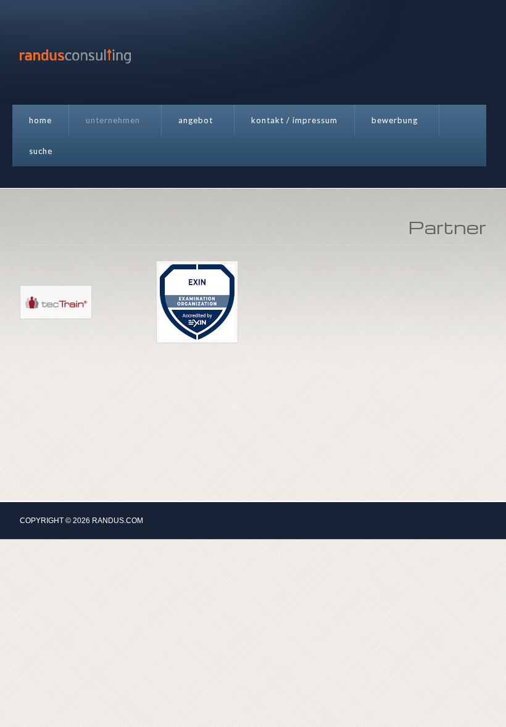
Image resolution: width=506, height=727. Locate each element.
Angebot (195, 120)
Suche (40, 151)
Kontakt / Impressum (294, 120)
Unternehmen (113, 120)
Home (40, 120)
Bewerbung (394, 120)
